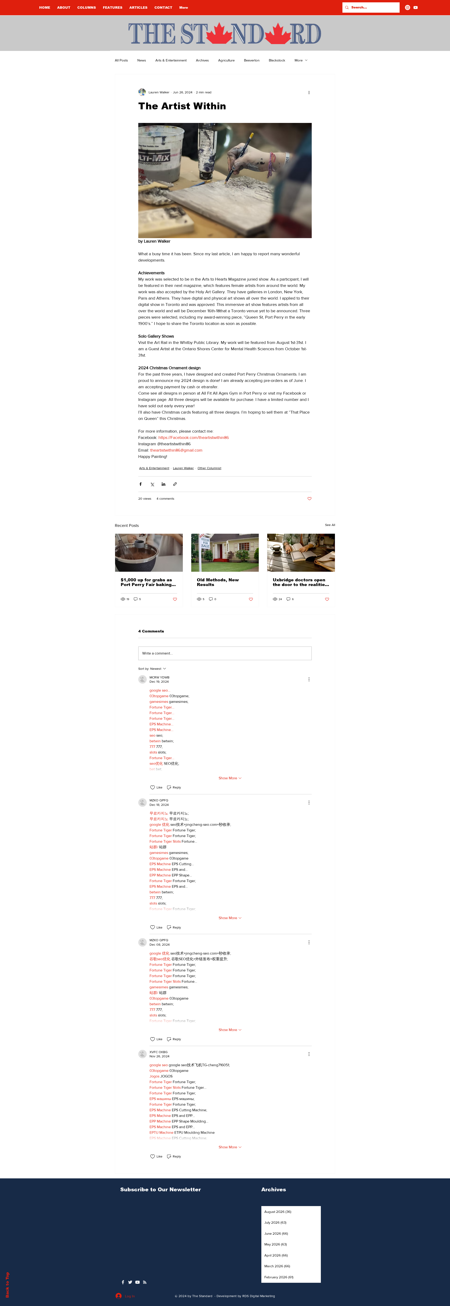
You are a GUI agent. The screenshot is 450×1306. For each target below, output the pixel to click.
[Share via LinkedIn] (163, 484)
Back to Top (7, 1285)
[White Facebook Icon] (123, 1282)
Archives (202, 60)
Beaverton (251, 60)
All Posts (121, 60)
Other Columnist (209, 468)
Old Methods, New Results (218, 582)
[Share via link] (175, 484)
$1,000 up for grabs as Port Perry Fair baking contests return (146, 582)
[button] (86, 7)
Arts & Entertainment (171, 60)
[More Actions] (309, 679)
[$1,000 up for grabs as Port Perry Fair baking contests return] (149, 553)
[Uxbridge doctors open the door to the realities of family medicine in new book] (301, 553)
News (141, 60)
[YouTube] (415, 7)
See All (330, 525)
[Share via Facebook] (140, 484)
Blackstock (277, 60)
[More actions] (309, 92)
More (299, 60)
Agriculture (226, 60)
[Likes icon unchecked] (153, 787)
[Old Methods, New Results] (225, 553)
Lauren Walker (183, 468)
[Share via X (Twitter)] (152, 484)
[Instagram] (407, 7)
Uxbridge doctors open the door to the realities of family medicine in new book (300, 582)
